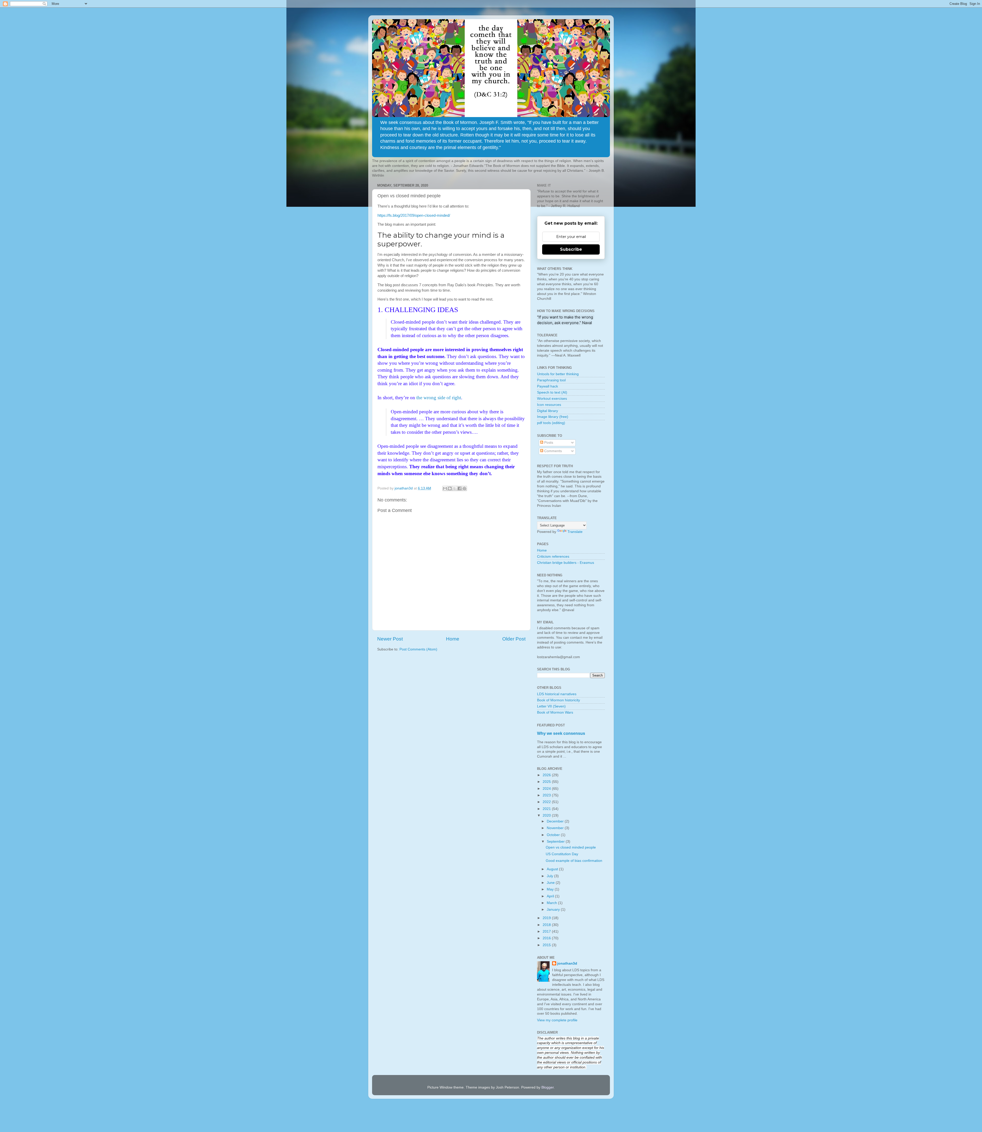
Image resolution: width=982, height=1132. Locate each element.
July (550, 876)
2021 (547, 809)
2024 (547, 789)
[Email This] (445, 488)
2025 (547, 782)
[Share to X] (454, 488)
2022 (547, 802)
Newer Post (390, 639)
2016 (547, 938)
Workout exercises (552, 399)
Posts (548, 442)
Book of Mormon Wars (555, 712)
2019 (547, 918)
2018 (547, 925)
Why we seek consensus (561, 733)
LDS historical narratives (556, 694)
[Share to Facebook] (459, 488)
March (552, 903)
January (554, 909)
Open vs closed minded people (571, 847)
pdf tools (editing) (551, 423)
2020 (547, 815)
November (556, 828)
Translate (575, 532)
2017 (547, 931)
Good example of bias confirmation (574, 861)
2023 (547, 795)
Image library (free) (552, 417)
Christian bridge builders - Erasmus (565, 563)
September (556, 841)
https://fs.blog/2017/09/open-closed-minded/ (413, 215)
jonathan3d (567, 963)
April (551, 896)
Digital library (547, 411)
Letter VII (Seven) (551, 706)
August (553, 869)
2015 (547, 945)
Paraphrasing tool (551, 380)
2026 (547, 775)
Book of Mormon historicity (558, 700)
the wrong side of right (438, 397)
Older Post (514, 639)
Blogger (547, 1087)
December (556, 821)
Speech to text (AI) (552, 392)
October (554, 835)
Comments (552, 451)
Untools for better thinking (558, 374)
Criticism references (553, 556)
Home (452, 639)
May (551, 889)
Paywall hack (547, 386)
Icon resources (549, 405)
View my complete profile (557, 1020)
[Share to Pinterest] (464, 488)
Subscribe (571, 249)
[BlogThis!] (449, 488)
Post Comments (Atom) (418, 649)
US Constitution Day (562, 854)
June (551, 883)
